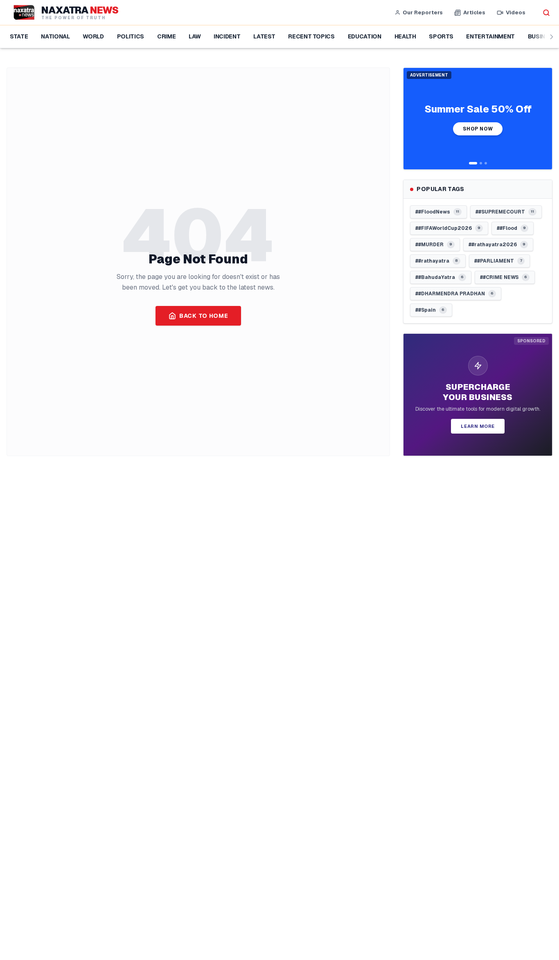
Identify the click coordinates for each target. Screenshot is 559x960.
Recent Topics (311, 36)
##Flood (511, 228)
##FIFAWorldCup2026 (447, 228)
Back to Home (203, 315)
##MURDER (433, 244)
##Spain (429, 310)
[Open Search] (546, 13)
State (19, 36)
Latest (264, 36)
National (55, 36)
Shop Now (478, 129)
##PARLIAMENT (498, 261)
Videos (515, 12)
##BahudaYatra (439, 277)
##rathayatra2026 (497, 244)
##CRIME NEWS (503, 277)
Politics (130, 36)
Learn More (478, 426)
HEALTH (405, 36)
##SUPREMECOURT (505, 212)
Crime (166, 36)
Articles (474, 12)
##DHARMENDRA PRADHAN (454, 293)
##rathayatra (436, 261)
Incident (227, 36)
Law (195, 36)
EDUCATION (364, 36)
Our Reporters (423, 12)
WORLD (93, 36)
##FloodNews (437, 212)
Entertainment (490, 36)
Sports (441, 36)
